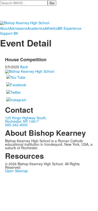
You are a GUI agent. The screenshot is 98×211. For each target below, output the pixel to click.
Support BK (9, 33)
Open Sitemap (16, 170)
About (4, 28)
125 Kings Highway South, (26, 117)
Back (24, 66)
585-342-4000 (16, 124)
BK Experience (69, 28)
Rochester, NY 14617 (22, 121)
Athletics (51, 28)
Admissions (18, 28)
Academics (36, 28)
